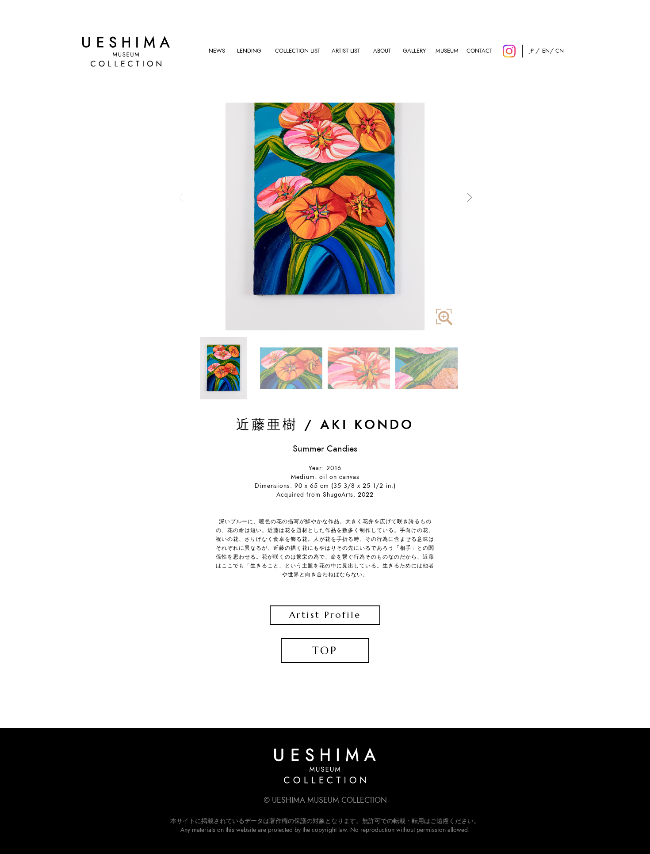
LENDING (249, 51)
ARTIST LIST (346, 51)
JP (531, 51)
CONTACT (479, 51)
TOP (325, 650)
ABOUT (382, 51)
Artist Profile (325, 614)
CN (559, 51)
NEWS (217, 51)
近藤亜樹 (267, 425)
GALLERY (414, 51)
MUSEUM (447, 51)
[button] (469, 197)
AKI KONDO (367, 425)
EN (545, 51)
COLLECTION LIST (297, 51)
